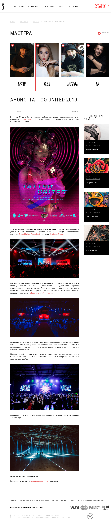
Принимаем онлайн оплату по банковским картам (27, 507)
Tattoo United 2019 (29, 119)
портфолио (45, 500)
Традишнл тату (92, 183)
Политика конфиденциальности (94, 500)
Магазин (57, 6)
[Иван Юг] (97, 76)
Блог (73, 6)
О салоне (17, 6)
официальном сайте (39, 481)
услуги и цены (24, 500)
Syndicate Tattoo (56, 234)
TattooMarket (24, 234)
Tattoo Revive (36, 234)
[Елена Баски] (47, 76)
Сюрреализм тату (93, 149)
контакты (64, 500)
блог (72, 500)
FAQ (76, 6)
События (75, 111)
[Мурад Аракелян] (72, 76)
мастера (35, 500)
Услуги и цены (28, 6)
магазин (55, 500)
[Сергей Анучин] (22, 76)
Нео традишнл (92, 250)
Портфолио (48, 6)
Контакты (65, 6)
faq (79, 500)
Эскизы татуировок (93, 145)
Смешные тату (92, 216)
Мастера (39, 6)
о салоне (13, 500)
